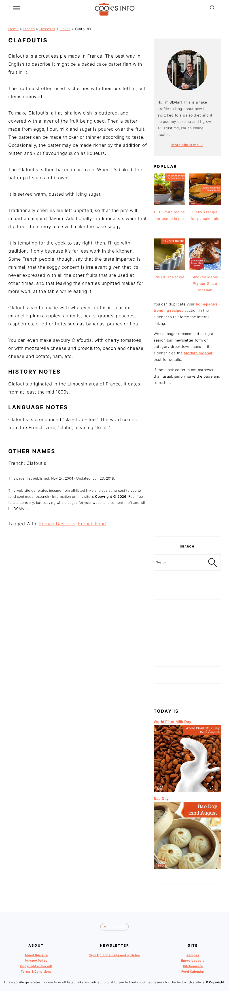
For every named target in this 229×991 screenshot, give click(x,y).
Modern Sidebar (198, 353)
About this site (36, 955)
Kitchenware (193, 966)
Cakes (65, 29)
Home (13, 29)
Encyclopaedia (193, 960)
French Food (92, 523)
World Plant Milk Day (172, 721)
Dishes (29, 29)
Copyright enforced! (36, 966)
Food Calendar (192, 971)
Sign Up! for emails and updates (114, 955)
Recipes (193, 955)
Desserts (47, 29)
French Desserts (57, 523)
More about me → (187, 145)
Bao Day (161, 798)
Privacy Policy (36, 960)
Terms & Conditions (36, 971)
